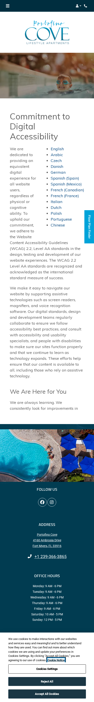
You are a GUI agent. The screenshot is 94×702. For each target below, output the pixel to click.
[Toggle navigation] (7, 6)
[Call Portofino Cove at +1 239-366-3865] (86, 6)
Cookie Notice (56, 660)
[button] (78, 6)
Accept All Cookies (47, 693)
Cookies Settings (47, 669)
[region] (47, 667)
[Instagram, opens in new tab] (51, 502)
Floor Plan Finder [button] (89, 229)
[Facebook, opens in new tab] (42, 502)
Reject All (47, 681)
